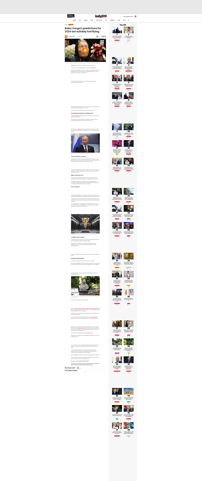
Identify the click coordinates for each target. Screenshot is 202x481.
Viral (106, 20)
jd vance (128, 218)
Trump (91, 20)
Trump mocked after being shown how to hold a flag (129, 134)
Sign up (72, 361)
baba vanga (71, 24)
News (80, 20)
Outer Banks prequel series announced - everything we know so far (117, 331)
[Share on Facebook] (102, 36)
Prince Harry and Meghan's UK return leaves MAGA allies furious (117, 264)
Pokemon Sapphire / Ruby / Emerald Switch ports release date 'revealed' (129, 432)
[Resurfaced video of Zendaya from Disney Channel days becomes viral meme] (129, 274)
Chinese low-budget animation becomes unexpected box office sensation (128, 349)
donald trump (117, 88)
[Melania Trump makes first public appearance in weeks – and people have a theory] (117, 161)
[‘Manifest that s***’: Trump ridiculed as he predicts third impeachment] (129, 143)
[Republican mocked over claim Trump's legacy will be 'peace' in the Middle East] (129, 191)
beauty (129, 335)
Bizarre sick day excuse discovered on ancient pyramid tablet (128, 398)
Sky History (78, 263)
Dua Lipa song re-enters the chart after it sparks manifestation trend (128, 232)
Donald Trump (117, 40)
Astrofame (80, 129)
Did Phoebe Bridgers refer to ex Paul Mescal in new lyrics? (117, 432)
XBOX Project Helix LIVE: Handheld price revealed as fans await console (128, 263)
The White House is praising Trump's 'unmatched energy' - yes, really (117, 282)
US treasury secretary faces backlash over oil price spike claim (117, 232)
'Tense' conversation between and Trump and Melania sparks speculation (117, 103)
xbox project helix (128, 267)
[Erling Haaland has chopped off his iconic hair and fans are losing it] (117, 474)
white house (128, 106)
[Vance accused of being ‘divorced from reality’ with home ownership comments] (129, 474)
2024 (66, 370)
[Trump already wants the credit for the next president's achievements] (117, 78)
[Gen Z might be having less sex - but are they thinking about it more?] (129, 292)
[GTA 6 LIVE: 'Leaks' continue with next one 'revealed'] (129, 30)
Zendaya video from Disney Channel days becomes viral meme (129, 281)
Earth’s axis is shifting (88, 332)
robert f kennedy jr (117, 371)
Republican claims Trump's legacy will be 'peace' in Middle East (128, 198)
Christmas (73, 65)
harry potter (117, 353)
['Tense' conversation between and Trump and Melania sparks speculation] (117, 95)
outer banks (117, 335)
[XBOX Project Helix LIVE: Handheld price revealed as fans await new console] (129, 256)
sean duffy (117, 218)
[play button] (85, 50)
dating (129, 303)
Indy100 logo (101, 16)
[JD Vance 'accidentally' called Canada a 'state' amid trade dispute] (129, 208)
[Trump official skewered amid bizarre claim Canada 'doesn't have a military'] (117, 60)
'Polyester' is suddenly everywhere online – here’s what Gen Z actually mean (117, 151)
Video (119, 20)
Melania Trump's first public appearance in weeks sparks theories (117, 168)
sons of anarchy (117, 303)
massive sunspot (80, 328)
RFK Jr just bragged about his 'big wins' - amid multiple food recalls (129, 68)
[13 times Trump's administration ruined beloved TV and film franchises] (129, 95)
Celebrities (112, 20)
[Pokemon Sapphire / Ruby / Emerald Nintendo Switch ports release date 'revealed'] (129, 425)
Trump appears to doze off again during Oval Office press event (128, 85)
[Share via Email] (105, 36)
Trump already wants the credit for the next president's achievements (117, 86)
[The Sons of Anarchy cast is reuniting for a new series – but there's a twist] (117, 292)
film (128, 353)
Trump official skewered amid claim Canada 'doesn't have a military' (117, 67)
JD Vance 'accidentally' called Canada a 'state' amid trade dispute (128, 215)
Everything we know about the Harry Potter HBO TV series (117, 348)
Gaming (85, 20)
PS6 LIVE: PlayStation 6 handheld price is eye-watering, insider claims (117, 134)
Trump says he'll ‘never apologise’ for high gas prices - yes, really (117, 398)
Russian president (76, 115)
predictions (70, 370)
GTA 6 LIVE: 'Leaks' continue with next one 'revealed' (128, 37)
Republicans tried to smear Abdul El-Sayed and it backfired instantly (129, 168)
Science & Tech (99, 20)
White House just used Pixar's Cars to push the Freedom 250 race (117, 37)
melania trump (117, 170)
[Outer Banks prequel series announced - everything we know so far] (117, 324)
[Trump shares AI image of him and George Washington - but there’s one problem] (129, 408)
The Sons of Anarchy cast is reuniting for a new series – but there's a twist (117, 300)
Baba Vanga (93, 67)
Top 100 (74, 20)
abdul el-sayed (129, 170)
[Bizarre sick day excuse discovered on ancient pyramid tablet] (129, 391)
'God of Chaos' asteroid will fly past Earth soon (117, 415)
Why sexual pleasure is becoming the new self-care (128, 299)
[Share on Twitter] (103, 36)
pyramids (128, 401)
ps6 (117, 136)
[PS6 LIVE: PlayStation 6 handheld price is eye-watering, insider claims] (117, 127)
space (117, 418)
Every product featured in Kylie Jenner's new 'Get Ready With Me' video (129, 330)
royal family (117, 267)
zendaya (128, 285)
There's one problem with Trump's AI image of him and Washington (129, 415)
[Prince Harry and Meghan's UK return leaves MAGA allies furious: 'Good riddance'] (117, 256)
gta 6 (128, 40)
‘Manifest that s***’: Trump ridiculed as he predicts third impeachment (128, 151)
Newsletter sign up (129, 16)
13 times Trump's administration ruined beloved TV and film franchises (128, 103)
